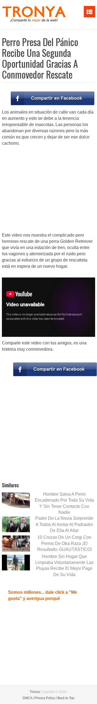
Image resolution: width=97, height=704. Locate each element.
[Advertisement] (48, 190)
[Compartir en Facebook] (53, 98)
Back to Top (65, 698)
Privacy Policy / (45, 698)
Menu (89, 11)
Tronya (35, 692)
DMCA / (28, 698)
